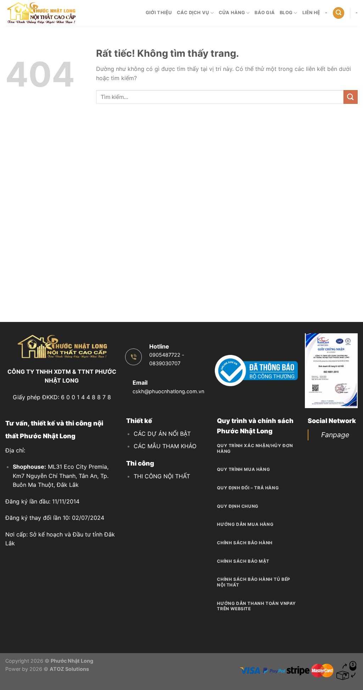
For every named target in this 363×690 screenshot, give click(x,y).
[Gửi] (351, 97)
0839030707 (164, 363)
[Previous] (314, 370)
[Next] (347, 370)
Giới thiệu (159, 12)
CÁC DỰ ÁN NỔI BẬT (162, 433)
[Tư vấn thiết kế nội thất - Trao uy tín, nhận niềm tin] (40, 12)
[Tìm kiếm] (338, 13)
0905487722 (164, 355)
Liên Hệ (311, 12)
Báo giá (265, 12)
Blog (286, 12)
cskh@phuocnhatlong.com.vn (168, 391)
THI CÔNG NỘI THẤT (162, 476)
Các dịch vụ (193, 12)
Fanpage (335, 434)
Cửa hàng (232, 12)
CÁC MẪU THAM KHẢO (165, 446)
